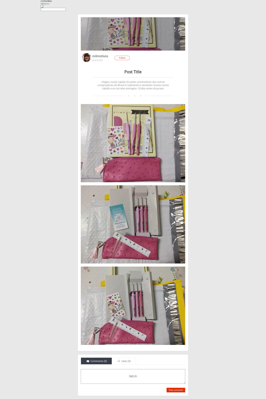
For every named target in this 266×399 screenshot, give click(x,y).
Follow (122, 58)
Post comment (176, 390)
